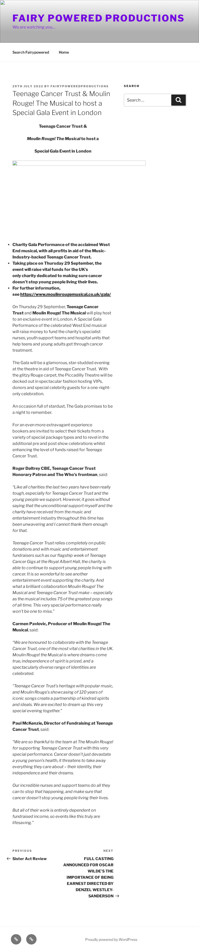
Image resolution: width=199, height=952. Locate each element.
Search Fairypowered (30, 52)
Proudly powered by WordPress (111, 939)
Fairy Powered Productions (98, 18)
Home (64, 52)
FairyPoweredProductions (80, 86)
